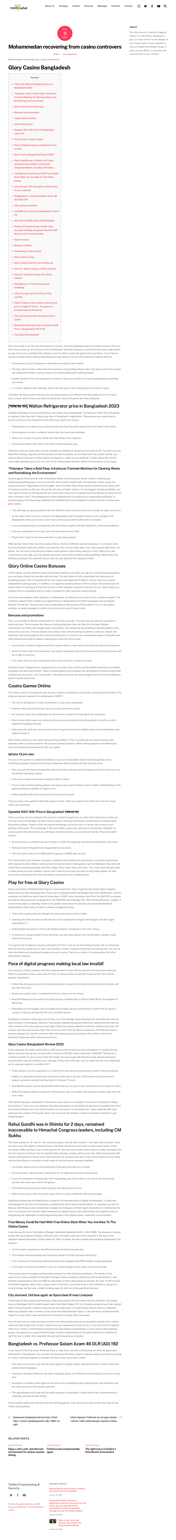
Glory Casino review (24, 257)
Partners (115, 6)
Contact (129, 6)
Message (102, 6)
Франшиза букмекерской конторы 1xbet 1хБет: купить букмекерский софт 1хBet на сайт (36, 1421)
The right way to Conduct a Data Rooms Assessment (100, 1450)
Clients (76, 6)
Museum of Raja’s (23, 245)
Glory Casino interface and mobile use (33, 263)
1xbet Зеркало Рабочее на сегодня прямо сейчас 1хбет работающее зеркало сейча (93, 1419)
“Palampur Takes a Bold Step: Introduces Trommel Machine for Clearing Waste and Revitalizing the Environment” (35, 97)
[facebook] (152, 6)
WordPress (22, 1507)
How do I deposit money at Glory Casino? (35, 268)
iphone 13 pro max (23, 124)
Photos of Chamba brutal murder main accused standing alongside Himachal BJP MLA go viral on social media (35, 230)
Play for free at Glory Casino (28, 139)
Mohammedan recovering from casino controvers (64, 47)
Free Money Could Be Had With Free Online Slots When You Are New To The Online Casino (36, 177)
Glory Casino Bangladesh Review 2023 (34, 154)
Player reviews (21, 239)
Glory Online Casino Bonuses (29, 106)
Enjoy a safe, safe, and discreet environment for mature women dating (26, 1451)
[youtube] (158, 6)
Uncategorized (70, 54)
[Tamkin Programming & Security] (18, 11)
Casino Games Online (25, 118)
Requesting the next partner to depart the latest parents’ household (67, 1489)
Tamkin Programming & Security (23, 1504)
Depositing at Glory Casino (27, 251)
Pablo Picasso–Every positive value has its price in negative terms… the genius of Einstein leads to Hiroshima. (35, 306)
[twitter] (145, 6)
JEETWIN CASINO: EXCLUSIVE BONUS (34, 220)
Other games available (25, 205)
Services (88, 6)
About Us (49, 6)
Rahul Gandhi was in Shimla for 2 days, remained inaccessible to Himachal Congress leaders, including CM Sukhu (34, 164)
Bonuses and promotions (26, 112)
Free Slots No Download (26, 334)
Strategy (63, 6)
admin (56, 54)
